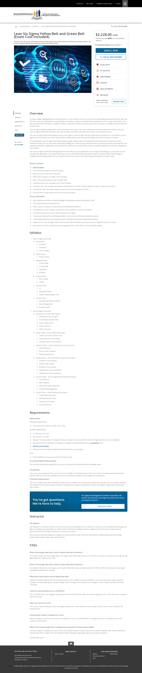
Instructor (18, 126)
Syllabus (18, 117)
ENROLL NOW (111, 50)
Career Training (58, 654)
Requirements (20, 122)
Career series (105, 64)
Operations (35, 26)
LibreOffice (95, 443)
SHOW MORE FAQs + (37, 638)
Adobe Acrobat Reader (41, 446)
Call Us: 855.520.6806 (119, 26)
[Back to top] (71, 651)
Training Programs (25, 26)
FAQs (16, 130)
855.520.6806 (19, 145)
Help (94, 658)
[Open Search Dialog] (125, 3)
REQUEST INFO (119, 102)
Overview (18, 113)
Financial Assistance (99, 656)
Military (95, 654)
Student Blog (113, 654)
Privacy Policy (74, 668)
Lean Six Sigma (38, 167)
